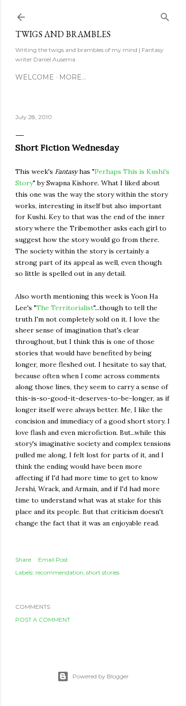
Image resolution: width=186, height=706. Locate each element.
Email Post (53, 559)
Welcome (34, 77)
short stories (102, 572)
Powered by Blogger (100, 676)
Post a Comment (42, 619)
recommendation (59, 572)
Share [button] (23, 559)
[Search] (165, 15)
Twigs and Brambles (63, 34)
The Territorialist (64, 307)
